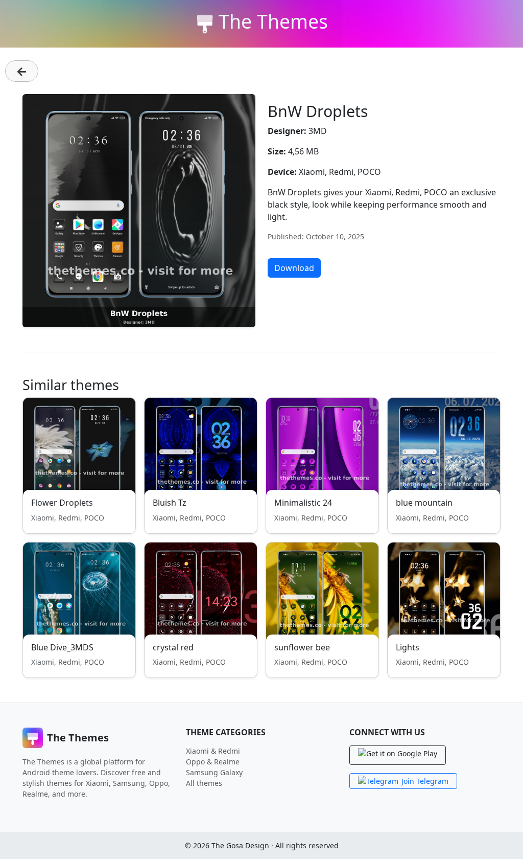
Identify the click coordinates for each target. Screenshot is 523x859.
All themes (204, 783)
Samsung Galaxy (214, 772)
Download (294, 268)
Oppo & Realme (213, 761)
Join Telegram (424, 781)
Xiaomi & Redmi (213, 751)
